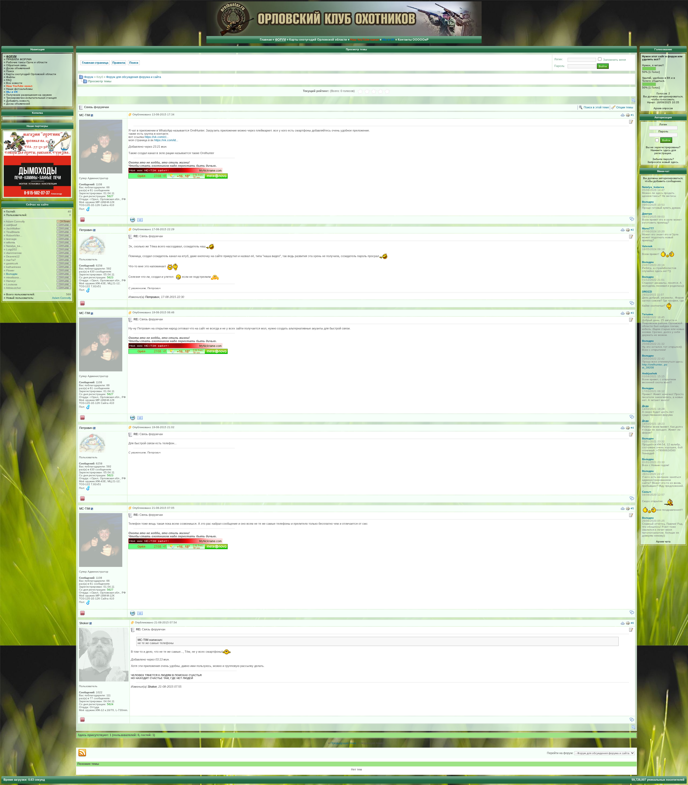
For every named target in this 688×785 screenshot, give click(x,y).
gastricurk (12, 263)
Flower (10, 270)
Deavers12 (13, 256)
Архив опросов (663, 108)
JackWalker (13, 228)
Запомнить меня (614, 59)
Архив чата (663, 541)
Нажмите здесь (661, 150)
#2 (632, 229)
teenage (11, 238)
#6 (632, 622)
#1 (632, 114)
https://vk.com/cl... (157, 136)
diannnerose (14, 252)
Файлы (10, 77)
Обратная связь (16, 65)
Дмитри (647, 213)
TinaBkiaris (13, 231)
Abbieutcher (13, 287)
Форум (88, 77)
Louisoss (11, 284)
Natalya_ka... (14, 245)
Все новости (14, 82)
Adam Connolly (15, 221)
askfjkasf (11, 224)
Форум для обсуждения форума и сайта (133, 77)
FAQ (9, 80)
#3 (632, 312)
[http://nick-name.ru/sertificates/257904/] (175, 171)
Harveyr (11, 280)
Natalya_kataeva (653, 187)
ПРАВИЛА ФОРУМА (19, 59)
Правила (118, 62)
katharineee (13, 266)
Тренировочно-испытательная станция (31, 97)
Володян (11, 273)
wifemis (10, 242)
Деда (645, 405)
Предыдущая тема (343, 743)
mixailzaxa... (13, 277)
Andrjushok (649, 373)
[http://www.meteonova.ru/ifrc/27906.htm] (178, 177)
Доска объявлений (18, 68)
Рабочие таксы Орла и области (26, 62)
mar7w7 (11, 259)
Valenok (647, 246)
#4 (632, 427)
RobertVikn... (14, 235)
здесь (674, 162)
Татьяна (647, 314)
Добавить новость (18, 100)
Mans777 (648, 228)
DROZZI (647, 291)
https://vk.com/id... (166, 140)
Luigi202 (11, 249)
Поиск (10, 71)
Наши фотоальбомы (19, 88)
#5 (632, 508)
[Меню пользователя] (92, 115)
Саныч (646, 491)
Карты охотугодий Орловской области (31, 74)
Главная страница (95, 62)
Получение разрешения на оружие (29, 94)
